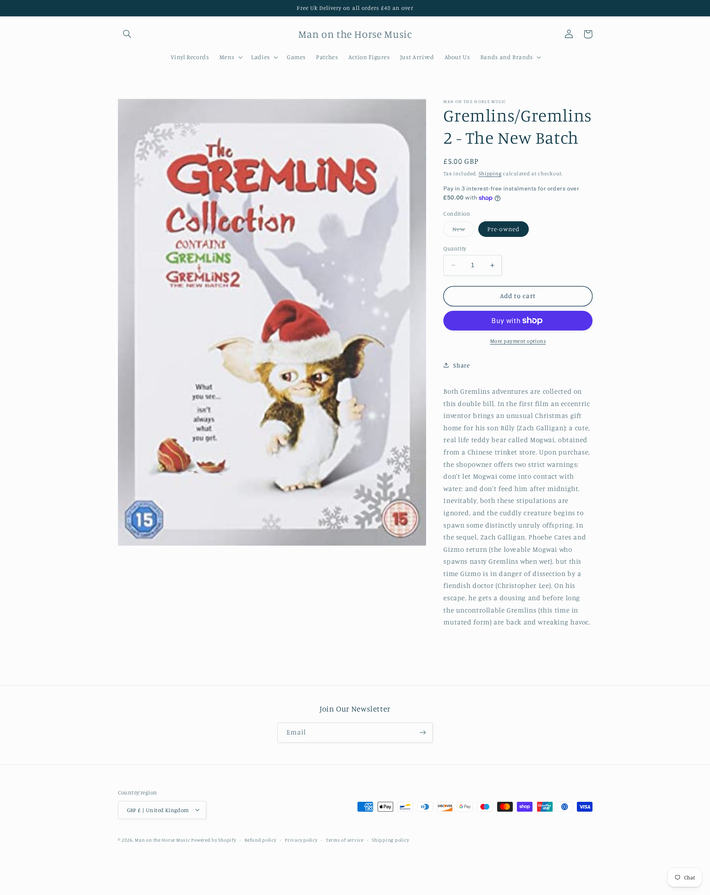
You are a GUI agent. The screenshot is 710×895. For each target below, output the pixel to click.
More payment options (518, 341)
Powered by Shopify (213, 839)
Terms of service (345, 839)
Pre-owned (503, 228)
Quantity (454, 248)
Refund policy (260, 839)
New (463, 231)
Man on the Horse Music (163, 839)
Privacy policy (301, 839)
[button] (127, 34)
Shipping (490, 173)
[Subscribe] (422, 733)
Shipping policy (390, 839)
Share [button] (461, 365)
